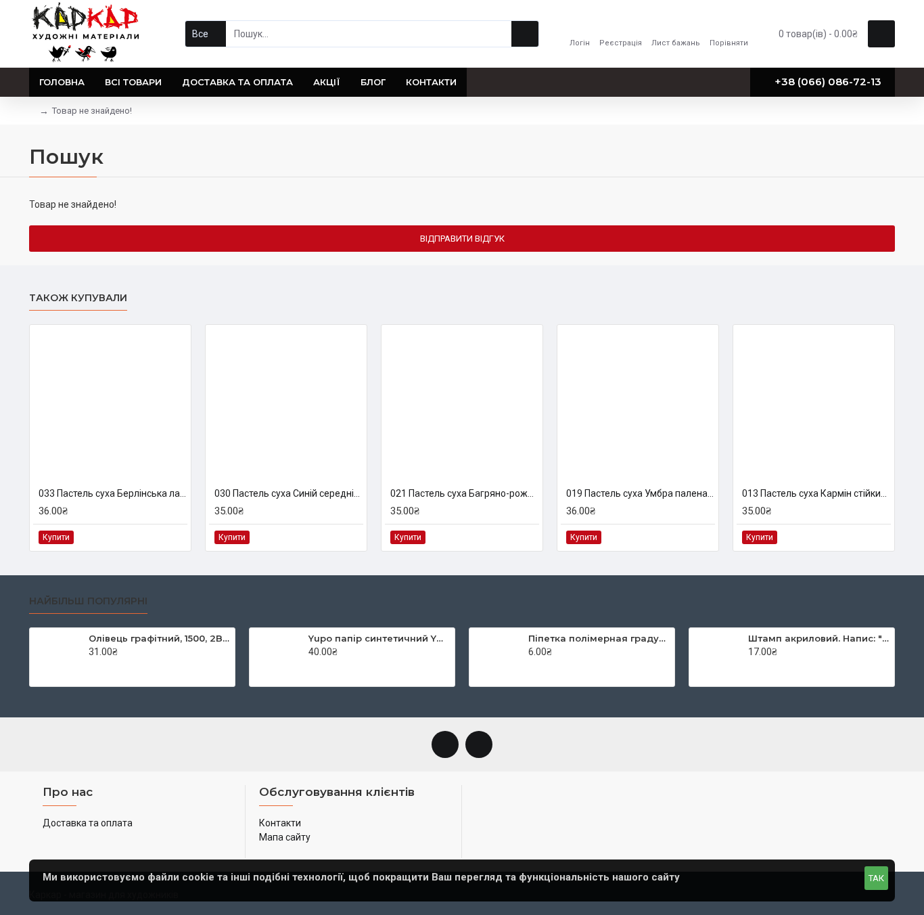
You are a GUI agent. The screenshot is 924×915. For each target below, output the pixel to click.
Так (876, 878)
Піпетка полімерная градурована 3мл (599, 638)
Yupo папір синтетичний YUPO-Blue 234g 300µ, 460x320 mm (379, 638)
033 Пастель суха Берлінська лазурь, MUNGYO (113, 493)
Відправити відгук (462, 238)
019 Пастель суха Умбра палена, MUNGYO (640, 493)
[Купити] (92, 666)
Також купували (78, 298)
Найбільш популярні (88, 601)
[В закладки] (161, 537)
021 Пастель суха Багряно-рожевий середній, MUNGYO (464, 493)
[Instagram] (478, 744)
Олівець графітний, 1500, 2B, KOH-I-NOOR (159, 638)
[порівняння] (176, 537)
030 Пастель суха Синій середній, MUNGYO (288, 493)
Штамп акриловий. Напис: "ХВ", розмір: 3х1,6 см (819, 638)
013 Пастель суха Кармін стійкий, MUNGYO (816, 493)
